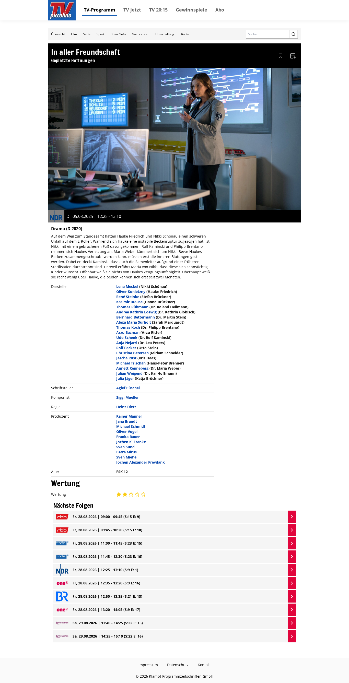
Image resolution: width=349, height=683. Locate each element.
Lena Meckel (127, 286)
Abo (219, 10)
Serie (86, 34)
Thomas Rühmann (132, 306)
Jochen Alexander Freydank (140, 462)
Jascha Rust (126, 358)
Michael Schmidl (130, 426)
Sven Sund (125, 446)
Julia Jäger (125, 378)
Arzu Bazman (127, 332)
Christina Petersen (132, 352)
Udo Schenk (126, 337)
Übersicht (58, 34)
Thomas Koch (128, 327)
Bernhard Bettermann (135, 317)
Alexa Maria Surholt (133, 322)
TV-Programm (99, 10)
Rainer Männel (129, 416)
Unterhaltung (164, 34)
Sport (100, 34)
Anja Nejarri (126, 342)
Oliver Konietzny (130, 291)
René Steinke (127, 296)
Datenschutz (178, 664)
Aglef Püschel (128, 387)
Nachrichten (140, 34)
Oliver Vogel (126, 431)
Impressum (148, 664)
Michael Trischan (131, 363)
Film (74, 34)
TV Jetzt (132, 10)
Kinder (185, 34)
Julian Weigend (129, 373)
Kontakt (204, 664)
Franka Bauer (128, 436)
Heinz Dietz (126, 406)
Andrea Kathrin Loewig (136, 312)
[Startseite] (62, 10)
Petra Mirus (126, 452)
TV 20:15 (158, 10)
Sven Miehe (126, 457)
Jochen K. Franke (131, 441)
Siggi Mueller (127, 397)
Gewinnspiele (191, 10)
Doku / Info (118, 34)
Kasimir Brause (129, 301)
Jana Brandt (126, 421)
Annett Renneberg (132, 368)
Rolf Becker (126, 347)
